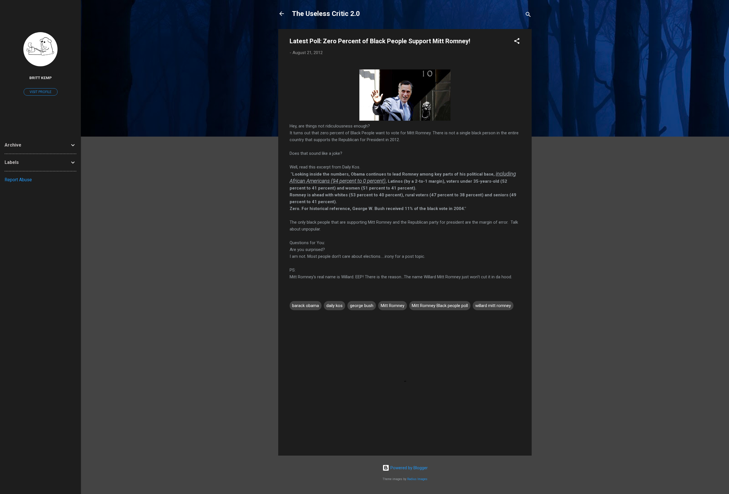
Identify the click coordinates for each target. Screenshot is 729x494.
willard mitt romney (493, 305)
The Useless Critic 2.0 (326, 14)
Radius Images (417, 479)
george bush (361, 305)
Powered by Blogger (408, 467)
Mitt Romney (392, 305)
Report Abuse (18, 179)
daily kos (334, 305)
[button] (516, 42)
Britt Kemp (40, 77)
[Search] (528, 15)
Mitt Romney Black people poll (440, 305)
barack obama (305, 305)
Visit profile (41, 92)
